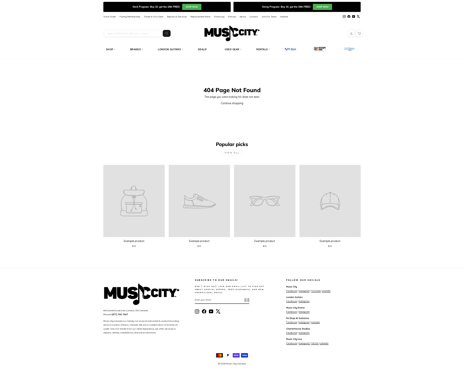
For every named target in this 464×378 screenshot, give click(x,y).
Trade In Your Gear (153, 16)
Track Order (109, 16)
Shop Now (192, 6)
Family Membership (130, 16)
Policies (232, 16)
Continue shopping (232, 103)
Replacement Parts (200, 16)
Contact (254, 16)
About (243, 16)
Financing (219, 16)
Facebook (291, 290)
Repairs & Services (177, 16)
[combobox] (133, 33)
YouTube (316, 290)
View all (232, 152)
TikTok (315, 343)
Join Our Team (269, 16)
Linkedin (326, 290)
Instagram (304, 290)
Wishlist (284, 16)
